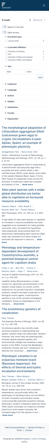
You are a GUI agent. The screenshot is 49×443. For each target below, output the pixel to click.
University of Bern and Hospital (20, 60)
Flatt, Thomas (8, 318)
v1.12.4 (34, 439)
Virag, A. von (7, 268)
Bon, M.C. (20, 268)
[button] (13, 37)
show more (27, 184)
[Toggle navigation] (44, 5)
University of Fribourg (16, 51)
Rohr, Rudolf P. (25, 206)
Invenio (26, 439)
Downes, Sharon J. (36, 379)
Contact (28, 430)
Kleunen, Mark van (10, 209)
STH (9, 54)
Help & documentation (15, 427)
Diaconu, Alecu (8, 271)
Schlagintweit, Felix (10, 152)
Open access (13, 32)
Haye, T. (21, 271)
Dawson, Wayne (9, 206)
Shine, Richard (23, 376)
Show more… (33, 271)
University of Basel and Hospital (20, 57)
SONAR (18, 439)
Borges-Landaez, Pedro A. (13, 379)
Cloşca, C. (31, 268)
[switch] (4, 26)
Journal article (13, 41)
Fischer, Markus (28, 209)
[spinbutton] (14, 71)
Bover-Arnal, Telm (29, 152)
